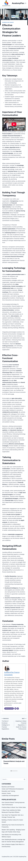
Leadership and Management (10, 795)
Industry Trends (6, 793)
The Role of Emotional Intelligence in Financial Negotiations (6, 724)
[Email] (15, 708)
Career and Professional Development (13, 789)
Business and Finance (8, 22)
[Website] (18, 708)
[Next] (23, 756)
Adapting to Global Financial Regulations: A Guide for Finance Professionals (20, 724)
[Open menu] (25, 3)
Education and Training (8, 791)
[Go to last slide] (4, 756)
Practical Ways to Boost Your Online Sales (14, 807)
